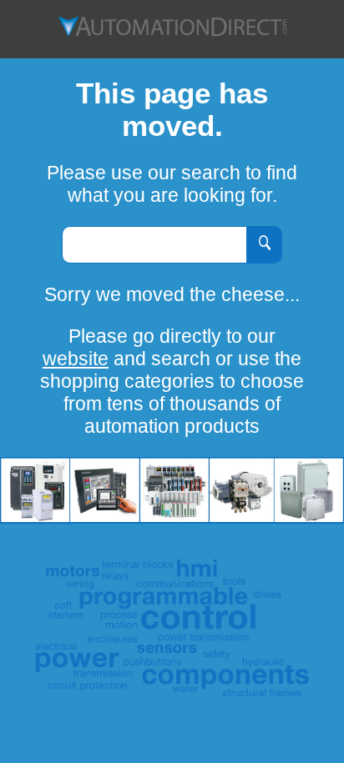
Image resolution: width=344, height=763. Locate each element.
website (76, 358)
